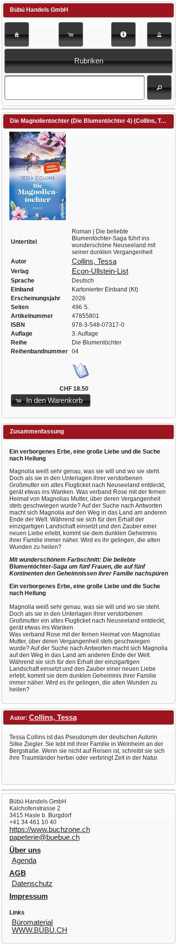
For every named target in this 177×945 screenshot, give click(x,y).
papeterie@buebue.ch (44, 837)
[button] (16, 34)
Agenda (24, 860)
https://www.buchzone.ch (49, 829)
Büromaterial (32, 922)
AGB (17, 873)
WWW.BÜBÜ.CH (39, 930)
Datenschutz (32, 884)
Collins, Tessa (94, 261)
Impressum (28, 896)
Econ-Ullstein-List (100, 271)
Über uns (25, 850)
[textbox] (74, 87)
